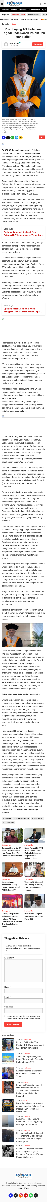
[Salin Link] (21, 137)
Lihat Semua (38, 44)
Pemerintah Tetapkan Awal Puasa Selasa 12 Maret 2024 (33, 916)
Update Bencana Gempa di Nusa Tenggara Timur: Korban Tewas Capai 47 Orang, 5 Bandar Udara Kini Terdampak (23, 310)
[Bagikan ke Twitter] (8, 137)
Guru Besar (38, 818)
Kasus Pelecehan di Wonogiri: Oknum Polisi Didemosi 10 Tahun (29, 1074)
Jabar (14, 24)
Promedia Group (34, 14)
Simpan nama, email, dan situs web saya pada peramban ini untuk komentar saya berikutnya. (24, 1017)
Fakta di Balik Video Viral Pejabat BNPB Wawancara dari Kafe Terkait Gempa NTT (30, 1045)
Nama (7, 987)
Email (7, 997)
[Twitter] (16, 1195)
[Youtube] (26, 1195)
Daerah (14, 10)
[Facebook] (11, 1195)
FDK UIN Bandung (22, 818)
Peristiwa (26, 1054)
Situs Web (8, 1007)
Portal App (25, 1186)
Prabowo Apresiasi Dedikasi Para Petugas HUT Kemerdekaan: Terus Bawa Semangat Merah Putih (23, 234)
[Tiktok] (36, 1195)
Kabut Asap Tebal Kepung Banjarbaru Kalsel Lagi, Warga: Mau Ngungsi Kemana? (29, 1122)
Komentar (9, 958)
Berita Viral (27, 1039)
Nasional (23, 10)
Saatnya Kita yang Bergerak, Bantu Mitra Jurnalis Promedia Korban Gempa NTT (29, 1059)
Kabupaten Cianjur (18, 14)
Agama (25, 1082)
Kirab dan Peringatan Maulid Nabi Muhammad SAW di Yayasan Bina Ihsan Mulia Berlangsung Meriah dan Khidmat (29, 1090)
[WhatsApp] (31, 1195)
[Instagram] (21, 1195)
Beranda (5, 10)
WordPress (24, 1188)
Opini (44, 10)
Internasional (34, 10)
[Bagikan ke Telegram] (16, 137)
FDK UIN (8, 818)
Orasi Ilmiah (9, 822)
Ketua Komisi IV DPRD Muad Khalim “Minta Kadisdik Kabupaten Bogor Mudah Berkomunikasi (33, 853)
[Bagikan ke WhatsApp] (12, 137)
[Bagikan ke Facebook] (4, 137)
